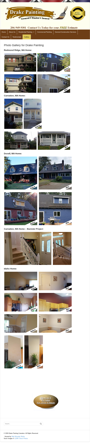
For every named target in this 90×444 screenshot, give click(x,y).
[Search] (41, 423)
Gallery (26, 37)
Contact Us (5, 37)
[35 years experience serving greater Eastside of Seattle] (45, 28)
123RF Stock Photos (21, 438)
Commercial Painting (44, 32)
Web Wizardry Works (18, 436)
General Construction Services (65, 32)
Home (4, 32)
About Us (12, 32)
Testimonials (17, 37)
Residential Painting (25, 32)
